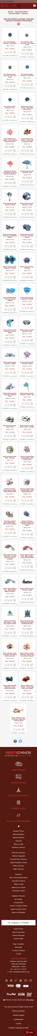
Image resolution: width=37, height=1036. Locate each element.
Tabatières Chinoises (18, 896)
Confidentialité (18, 1019)
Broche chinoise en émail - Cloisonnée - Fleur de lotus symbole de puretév (10, 655)
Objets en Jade (18, 884)
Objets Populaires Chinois (18, 862)
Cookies (18, 1023)
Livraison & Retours (18, 950)
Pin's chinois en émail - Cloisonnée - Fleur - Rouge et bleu (27, 43)
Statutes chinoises (18, 837)
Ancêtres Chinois (18, 831)
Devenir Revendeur (18, 932)
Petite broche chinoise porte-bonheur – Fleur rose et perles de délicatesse (10, 173)
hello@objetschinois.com (21, 972)
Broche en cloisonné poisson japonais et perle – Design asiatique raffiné (10, 490)
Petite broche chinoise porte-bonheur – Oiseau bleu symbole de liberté (10, 622)
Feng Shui (18, 874)
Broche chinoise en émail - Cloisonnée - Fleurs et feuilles (10, 331)
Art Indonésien (18, 902)
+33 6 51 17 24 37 (20, 969)
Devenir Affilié (18, 938)
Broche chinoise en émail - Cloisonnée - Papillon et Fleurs (10, 395)
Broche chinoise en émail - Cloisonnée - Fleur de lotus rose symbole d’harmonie (27, 655)
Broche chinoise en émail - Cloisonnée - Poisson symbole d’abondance (10, 687)
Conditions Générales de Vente (18, 1028)
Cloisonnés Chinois (18, 891)
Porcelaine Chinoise (18, 881)
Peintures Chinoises (18, 847)
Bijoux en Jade (18, 844)
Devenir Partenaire (19, 935)
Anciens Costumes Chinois (18, 906)
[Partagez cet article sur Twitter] (20, 741)
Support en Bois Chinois (18, 909)
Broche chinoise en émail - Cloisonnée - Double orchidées (10, 299)
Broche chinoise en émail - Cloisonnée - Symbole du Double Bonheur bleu (27, 622)
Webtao (22, 1011)
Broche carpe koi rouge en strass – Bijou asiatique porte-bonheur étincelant (27, 556)
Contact (18, 954)
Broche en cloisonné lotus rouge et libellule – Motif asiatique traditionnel (27, 490)
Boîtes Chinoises (18, 866)
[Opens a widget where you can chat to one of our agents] (29, 1032)
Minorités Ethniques (18, 853)
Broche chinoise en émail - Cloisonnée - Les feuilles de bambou (10, 236)
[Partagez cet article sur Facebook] (15, 741)
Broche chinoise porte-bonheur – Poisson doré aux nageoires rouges (27, 140)
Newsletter (18, 947)
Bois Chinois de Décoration (18, 877)
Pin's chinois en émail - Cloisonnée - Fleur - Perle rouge (9, 76)
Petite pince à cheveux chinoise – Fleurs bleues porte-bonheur (27, 108)
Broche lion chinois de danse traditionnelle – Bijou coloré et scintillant (9, 522)
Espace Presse (18, 929)
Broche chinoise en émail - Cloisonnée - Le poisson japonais (27, 236)
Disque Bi (18, 841)
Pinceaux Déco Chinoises (18, 859)
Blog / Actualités (18, 944)
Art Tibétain (18, 899)
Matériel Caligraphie (18, 856)
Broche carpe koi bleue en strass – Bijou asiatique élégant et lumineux (10, 590)
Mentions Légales (18, 1015)
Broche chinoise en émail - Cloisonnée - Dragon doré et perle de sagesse (18, 719)
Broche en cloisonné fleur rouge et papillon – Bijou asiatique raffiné (27, 458)
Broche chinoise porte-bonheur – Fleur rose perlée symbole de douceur (10, 140)
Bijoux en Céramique (18, 912)
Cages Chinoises (18, 869)
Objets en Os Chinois (18, 887)
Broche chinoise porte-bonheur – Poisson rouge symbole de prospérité (27, 687)
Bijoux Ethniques (18, 834)
